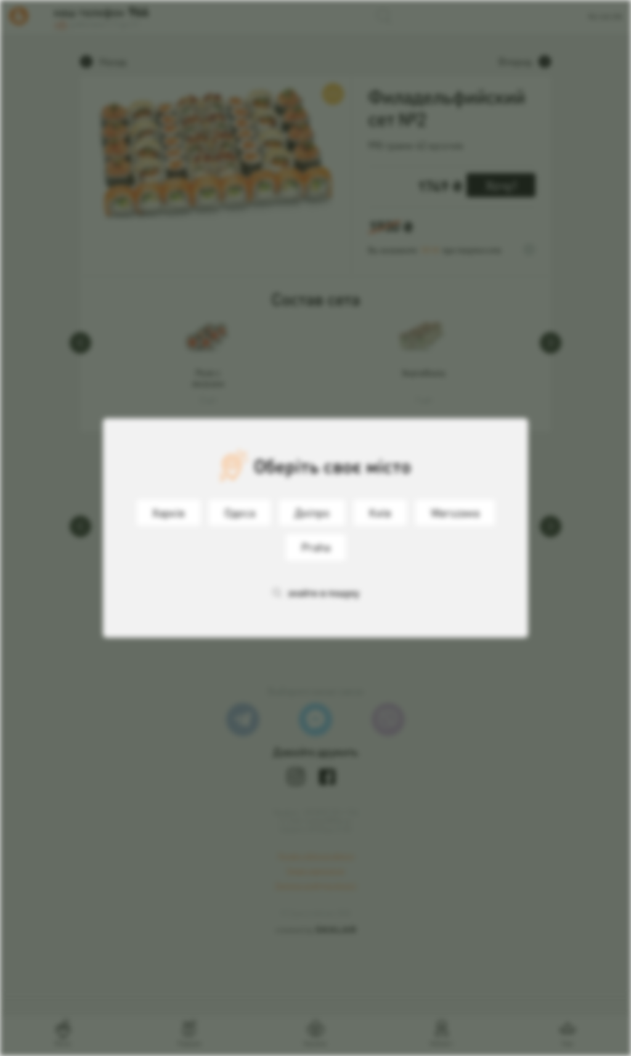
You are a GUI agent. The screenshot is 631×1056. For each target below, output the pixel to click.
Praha (315, 547)
